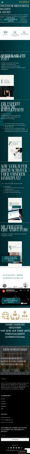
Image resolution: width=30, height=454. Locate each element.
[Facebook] (11, 448)
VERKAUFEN (3, 406)
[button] (2, 2)
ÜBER (2, 408)
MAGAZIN (3, 401)
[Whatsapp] (21, 448)
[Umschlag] (19, 448)
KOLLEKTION (3, 403)
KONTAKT (3, 398)
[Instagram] (8, 448)
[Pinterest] (16, 448)
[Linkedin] (13, 448)
